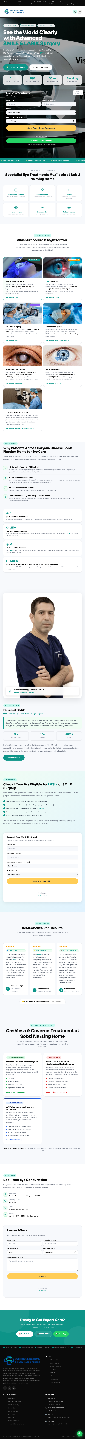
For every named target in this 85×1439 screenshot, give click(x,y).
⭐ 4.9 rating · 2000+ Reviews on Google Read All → (42, 1002)
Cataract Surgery (55, 1366)
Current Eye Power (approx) (18, 862)
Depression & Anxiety (15, 1401)
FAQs (73, 1436)
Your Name (10, 100)
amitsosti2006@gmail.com (18, 1209)
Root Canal (12, 1414)
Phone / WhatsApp (49, 100)
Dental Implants (13, 1411)
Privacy (63, 1436)
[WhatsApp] (80, 1433)
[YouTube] (14, 1388)
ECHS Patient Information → (56, 1092)
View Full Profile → (13, 758)
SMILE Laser (54, 1360)
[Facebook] (5, 1388)
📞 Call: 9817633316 (41, 67)
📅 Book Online (25, 1334)
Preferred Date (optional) (16, 117)
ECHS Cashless (55, 1382)
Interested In (12, 870)
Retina (52, 1376)
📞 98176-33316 (52, 3)
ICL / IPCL (53, 1369)
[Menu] (80, 12)
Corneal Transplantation (16, 1424)
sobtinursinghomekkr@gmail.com (59, 1417)
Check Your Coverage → (15, 1140)
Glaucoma (53, 1372)
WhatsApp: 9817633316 (42, 141)
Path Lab (11, 1417)
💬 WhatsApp (61, 1334)
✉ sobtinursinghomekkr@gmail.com (70, 3)
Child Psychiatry (13, 1405)
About (69, 1436)
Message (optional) (15, 1257)
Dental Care (12, 1408)
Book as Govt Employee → (16, 1092)
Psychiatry (11, 1398)
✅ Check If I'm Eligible (15, 67)
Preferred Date (49, 1248)
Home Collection (13, 1421)
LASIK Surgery (54, 1363)
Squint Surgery (54, 1379)
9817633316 (42, 895)
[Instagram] (9, 1388)
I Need (8, 108)
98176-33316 (52, 1410)
